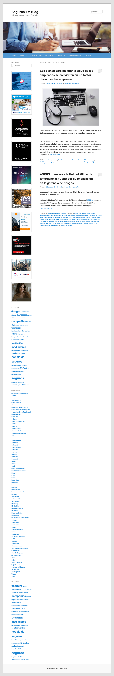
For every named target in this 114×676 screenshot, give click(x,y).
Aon (80, 213)
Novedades (15, 515)
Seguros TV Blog (24, 11)
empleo (26, 325)
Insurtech (22, 334)
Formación (15, 459)
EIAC (13, 435)
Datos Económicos (17, 421)
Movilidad (14, 511)
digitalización (16, 325)
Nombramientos (16, 513)
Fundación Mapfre (16, 331)
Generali (25, 331)
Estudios (14, 449)
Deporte (14, 426)
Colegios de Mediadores (19, 407)
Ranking (14, 541)
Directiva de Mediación (19, 431)
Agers (76, 213)
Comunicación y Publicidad (21, 412)
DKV (22, 325)
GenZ (13, 466)
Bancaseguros (16, 400)
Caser (26, 318)
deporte (28, 322)
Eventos (14, 452)
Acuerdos (15, 314)
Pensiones (15, 525)
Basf (86, 215)
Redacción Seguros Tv (71, 83)
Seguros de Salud (17, 382)
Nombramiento (23, 350)
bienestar (81, 160)
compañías (18, 321)
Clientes (14, 405)
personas (48, 162)
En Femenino (60, 55)
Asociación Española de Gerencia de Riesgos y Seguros (57, 215)
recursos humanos (75, 162)
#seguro (17, 311)
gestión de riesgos (51, 219)
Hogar (13, 473)
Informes (14, 482)
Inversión (14, 494)
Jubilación (15, 496)
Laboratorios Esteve (61, 221)
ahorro (29, 315)
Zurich (27, 385)
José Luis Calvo (91, 219)
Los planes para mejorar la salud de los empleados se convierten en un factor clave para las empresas (66, 75)
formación (16, 327)
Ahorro (13, 395)
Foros (13, 461)
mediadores (18, 347)
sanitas (14, 371)
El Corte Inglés (73, 217)
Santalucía (20, 371)
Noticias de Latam (36, 55)
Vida (13, 576)
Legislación (15, 501)
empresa (91, 160)
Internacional (15, 489)
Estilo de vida (16, 447)
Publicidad (15, 539)
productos (15, 368)
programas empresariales (59, 162)
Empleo (14, 438)
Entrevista (14, 445)
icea (70, 219)
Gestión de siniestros (18, 471)
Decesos (14, 424)
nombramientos (18, 353)
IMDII (13, 478)
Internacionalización (18, 492)
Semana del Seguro (18, 567)
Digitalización (16, 428)
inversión (26, 337)
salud (83, 162)
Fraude (13, 464)
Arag (17, 318)
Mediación (17, 343)
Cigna (86, 160)
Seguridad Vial (16, 374)
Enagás (88, 217)
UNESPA (48, 223)
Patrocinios (15, 522)
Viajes (13, 574)
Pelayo (19, 365)
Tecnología (15, 385)
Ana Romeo (73, 160)
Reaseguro (15, 543)
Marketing (14, 504)
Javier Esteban (81, 219)
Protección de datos (18, 536)
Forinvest (14, 456)
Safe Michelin (95, 221)
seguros (88, 162)
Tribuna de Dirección (74, 55)
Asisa (20, 318)
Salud (60, 160)
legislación (14, 340)
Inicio (13, 55)
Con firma (88, 55)
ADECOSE (23, 315)
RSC (21, 368)
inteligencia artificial (17, 337)
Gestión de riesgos (54, 213)
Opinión (14, 520)
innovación (15, 485)
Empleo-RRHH (16, 440)
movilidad (14, 351)
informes (15, 333)
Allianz (13, 318)
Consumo (14, 417)
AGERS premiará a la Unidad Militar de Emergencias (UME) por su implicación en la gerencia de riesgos (66, 178)
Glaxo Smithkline (62, 219)
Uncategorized (16, 572)
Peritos (13, 527)
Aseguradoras (52, 160)
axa (23, 318)
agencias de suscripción (19, 393)
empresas (81, 217)
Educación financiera (18, 433)
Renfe (88, 221)
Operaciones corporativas (20, 518)
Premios (63, 213)
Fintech (14, 454)
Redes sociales (16, 546)
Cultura (13, 419)
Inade (73, 219)
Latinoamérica (16, 499)
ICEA (13, 475)
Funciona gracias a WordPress (57, 668)
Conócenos (49, 55)
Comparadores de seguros (20, 410)
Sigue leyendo (56, 154)
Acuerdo (26, 311)
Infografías (15, 480)
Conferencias (15, 414)
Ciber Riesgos (16, 402)
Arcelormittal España (88, 213)
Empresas (14, 442)
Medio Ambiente (17, 508)
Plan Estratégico (17, 529)
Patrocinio (14, 365)
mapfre (70, 221)
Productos (15, 534)
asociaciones (80, 215)
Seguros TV (23, 55)
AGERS (90, 200)
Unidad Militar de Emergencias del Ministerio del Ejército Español (72, 223)
